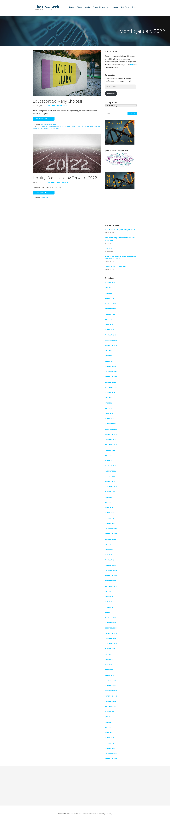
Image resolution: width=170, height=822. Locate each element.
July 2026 (108, 288)
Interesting (109, 248)
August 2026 (110, 283)
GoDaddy (108, 814)
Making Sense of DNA (48, 124)
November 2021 (111, 481)
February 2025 (110, 335)
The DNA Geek (47, 6)
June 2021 (109, 497)
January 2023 (110, 424)
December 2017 (111, 691)
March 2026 (109, 298)
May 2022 (108, 455)
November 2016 (111, 759)
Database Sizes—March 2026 (115, 267)
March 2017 (109, 738)
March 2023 (109, 419)
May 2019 (108, 602)
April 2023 (109, 413)
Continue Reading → (43, 119)
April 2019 (109, 607)
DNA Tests (125, 7)
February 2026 (110, 303)
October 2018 (110, 638)
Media (87, 7)
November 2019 (111, 576)
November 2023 (111, 377)
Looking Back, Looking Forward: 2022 (65, 177)
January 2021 (110, 523)
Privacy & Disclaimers (101, 7)
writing (56, 128)
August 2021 (110, 492)
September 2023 (111, 387)
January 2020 (110, 565)
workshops (48, 128)
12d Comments (62, 182)
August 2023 (110, 392)
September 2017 (111, 706)
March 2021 (109, 513)
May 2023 (108, 408)
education (66, 126)
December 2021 (111, 476)
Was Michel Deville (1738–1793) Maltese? (120, 230)
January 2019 (110, 623)
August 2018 (110, 649)
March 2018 (109, 675)
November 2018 (111, 633)
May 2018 (108, 665)
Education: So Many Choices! (57, 101)
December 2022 (111, 429)
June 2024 (109, 356)
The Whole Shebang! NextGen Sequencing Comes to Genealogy (120, 257)
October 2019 (110, 581)
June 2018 (109, 659)
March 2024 (109, 361)
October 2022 (110, 440)
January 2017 (110, 748)
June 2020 (109, 549)
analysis (45, 126)
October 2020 (110, 539)
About (79, 7)
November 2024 (111, 345)
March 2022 (109, 460)
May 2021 (108, 502)
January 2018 (110, 685)
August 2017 (110, 712)
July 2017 (108, 717)
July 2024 (108, 351)
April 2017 (109, 733)
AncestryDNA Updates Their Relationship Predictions (120, 239)
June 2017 (109, 722)
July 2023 (108, 398)
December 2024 (111, 340)
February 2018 (110, 680)
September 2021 (111, 487)
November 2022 (111, 434)
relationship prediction (80, 126)
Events (115, 7)
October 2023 (110, 382)
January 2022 (110, 471)
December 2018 (111, 628)
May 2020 (108, 555)
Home (71, 7)
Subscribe (111, 94)
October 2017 (110, 701)
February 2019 (110, 617)
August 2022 (110, 450)
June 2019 (109, 596)
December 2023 (111, 371)
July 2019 (108, 591)
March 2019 (109, 612)
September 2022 (111, 445)
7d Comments (62, 106)
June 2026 (109, 293)
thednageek (50, 106)
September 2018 (111, 644)
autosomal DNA (55, 126)
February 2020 (110, 560)
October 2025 (110, 309)
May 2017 (108, 727)
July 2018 (108, 654)
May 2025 (108, 319)
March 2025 (109, 330)
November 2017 (111, 696)
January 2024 (110, 366)
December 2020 (111, 528)
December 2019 (111, 570)
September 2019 (111, 586)
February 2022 (110, 466)
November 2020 (111, 534)
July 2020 (108, 544)
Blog (134, 7)
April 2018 (109, 670)
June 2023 (109, 403)
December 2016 (111, 753)
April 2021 (109, 508)
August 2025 (110, 314)
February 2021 (110, 518)
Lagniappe (44, 198)
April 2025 (109, 324)
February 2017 (110, 743)
